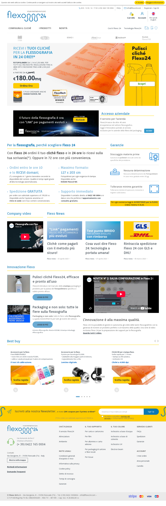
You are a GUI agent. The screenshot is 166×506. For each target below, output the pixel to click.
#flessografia (43, 330)
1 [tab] (78, 396)
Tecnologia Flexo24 (132, 28)
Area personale (143, 461)
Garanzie (62, 484)
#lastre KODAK (54, 330)
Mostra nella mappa (17, 460)
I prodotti (45, 28)
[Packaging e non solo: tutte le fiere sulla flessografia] (18, 313)
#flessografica (38, 332)
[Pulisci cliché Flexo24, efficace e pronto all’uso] (18, 283)
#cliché (35, 330)
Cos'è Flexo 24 (114, 28)
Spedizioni (141, 436)
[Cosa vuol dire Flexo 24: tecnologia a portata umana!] (102, 230)
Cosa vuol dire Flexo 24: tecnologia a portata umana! (100, 248)
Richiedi (80, 119)
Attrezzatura (64, 436)
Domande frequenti (16, 471)
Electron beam (117, 449)
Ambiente (63, 441)
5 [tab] (89, 396)
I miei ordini (142, 456)
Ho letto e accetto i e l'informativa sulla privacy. (119, 417)
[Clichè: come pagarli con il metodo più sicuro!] (64, 230)
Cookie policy (64, 468)
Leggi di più (42, 297)
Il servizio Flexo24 (66, 431)
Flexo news (51, 259)
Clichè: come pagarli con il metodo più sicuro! (62, 248)
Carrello (140, 466)
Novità (63, 28)
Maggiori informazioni (154, 2)
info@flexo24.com (134, 8)
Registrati (148, 8)
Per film (88, 436)
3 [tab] (84, 396)
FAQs (119, 8)
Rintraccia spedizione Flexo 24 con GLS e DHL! (140, 248)
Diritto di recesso (66, 473)
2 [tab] (81, 396)
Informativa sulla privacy (69, 463)
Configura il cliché (20, 28)
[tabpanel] (83, 371)
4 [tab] (87, 396)
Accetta (140, 2)
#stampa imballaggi (67, 330)
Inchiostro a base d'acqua (121, 431)
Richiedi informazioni (17, 467)
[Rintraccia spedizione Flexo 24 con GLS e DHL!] (141, 230)
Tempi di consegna (67, 479)
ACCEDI (149, 131)
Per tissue (89, 457)
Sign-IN (156, 8)
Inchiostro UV (116, 444)
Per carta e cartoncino (94, 431)
